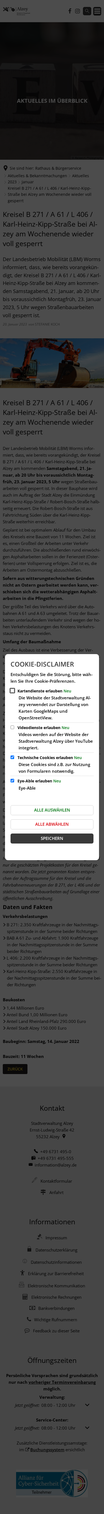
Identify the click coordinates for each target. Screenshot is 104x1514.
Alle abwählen (52, 824)
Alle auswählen (52, 810)
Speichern (52, 838)
